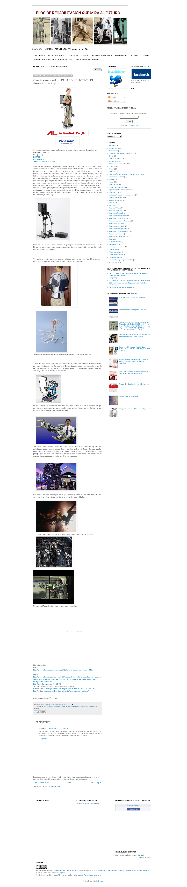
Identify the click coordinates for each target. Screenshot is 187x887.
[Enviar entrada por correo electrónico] (71, 704)
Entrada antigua (95, 783)
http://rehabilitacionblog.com (90, 875)
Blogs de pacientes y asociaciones (87, 59)
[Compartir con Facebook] (42, 711)
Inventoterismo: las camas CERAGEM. (132, 297)
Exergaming (113, 278)
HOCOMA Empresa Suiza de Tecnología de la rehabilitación (129, 280)
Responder (43, 739)
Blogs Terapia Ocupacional (140, 55)
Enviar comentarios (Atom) (52, 786)
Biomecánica (113, 151)
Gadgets (112, 172)
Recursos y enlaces (115, 211)
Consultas (85, 55)
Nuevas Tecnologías (116, 200)
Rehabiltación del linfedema (118, 237)
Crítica (111, 156)
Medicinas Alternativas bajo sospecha (122, 195)
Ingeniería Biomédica (53, 706)
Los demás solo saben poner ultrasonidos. (134, 310)
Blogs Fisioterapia (121, 55)
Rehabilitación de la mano (118, 216)
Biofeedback (113, 148)
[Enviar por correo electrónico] (35, 711)
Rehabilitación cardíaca (117, 213)
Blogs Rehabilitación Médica (102, 55)
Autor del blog (73, 55)
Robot (111, 239)
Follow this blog (133, 809)
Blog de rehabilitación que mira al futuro (85, 803)
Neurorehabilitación (116, 198)
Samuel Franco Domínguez (69, 871)
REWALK (36, 157)
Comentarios (114, 101)
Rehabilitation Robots (116, 234)
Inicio (69, 783)
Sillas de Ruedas (115, 242)
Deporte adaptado (115, 159)
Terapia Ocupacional (116, 255)
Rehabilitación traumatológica (119, 231)
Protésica (112, 205)
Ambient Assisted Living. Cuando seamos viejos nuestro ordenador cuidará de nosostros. (133, 361)
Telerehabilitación (115, 252)
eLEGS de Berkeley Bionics (44, 162)
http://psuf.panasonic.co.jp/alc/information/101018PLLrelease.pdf (70, 689)
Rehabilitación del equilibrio (118, 218)
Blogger (100, 881)
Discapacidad (113, 161)
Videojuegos (113, 262)
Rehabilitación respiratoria (118, 229)
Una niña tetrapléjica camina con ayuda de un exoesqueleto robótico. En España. (135, 335)
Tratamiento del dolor (116, 257)
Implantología (113, 185)
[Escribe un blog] (38, 711)
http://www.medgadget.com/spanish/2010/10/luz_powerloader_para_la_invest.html (63, 670)
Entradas (113, 97)
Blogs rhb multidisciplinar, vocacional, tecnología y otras (53, 59)
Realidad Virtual (114, 208)
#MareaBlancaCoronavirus (128, 396)
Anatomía (112, 146)
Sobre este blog (114, 244)
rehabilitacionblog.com (57, 873)
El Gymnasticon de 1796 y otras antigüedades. (135, 409)
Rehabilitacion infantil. (116, 226)
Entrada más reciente (41, 783)
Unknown (46, 704)
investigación (84, 706)
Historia (111, 179)
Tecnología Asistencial (116, 247)
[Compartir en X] (40, 711)
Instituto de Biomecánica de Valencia (121, 287)
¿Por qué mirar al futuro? (56, 55)
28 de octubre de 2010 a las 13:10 (58, 728)
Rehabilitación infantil (116, 224)
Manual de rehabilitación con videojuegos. (134, 384)
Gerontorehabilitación (116, 177)
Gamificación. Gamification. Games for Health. (124, 174)
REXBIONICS (38, 159)
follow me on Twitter (144, 857)
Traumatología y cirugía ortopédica (121, 260)
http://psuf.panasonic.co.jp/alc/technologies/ (49, 691)
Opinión (111, 203)
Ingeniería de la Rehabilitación (70, 706)
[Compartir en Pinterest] (45, 711)
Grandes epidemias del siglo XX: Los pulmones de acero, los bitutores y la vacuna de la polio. (134, 349)
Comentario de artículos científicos (121, 153)
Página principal (39, 55)
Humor (111, 182)
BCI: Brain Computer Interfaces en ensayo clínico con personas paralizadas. (133, 372)
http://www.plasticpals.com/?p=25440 (47, 684)
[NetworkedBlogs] (133, 805)
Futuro (44, 706)
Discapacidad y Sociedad (117, 164)
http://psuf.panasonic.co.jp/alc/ (77, 691)
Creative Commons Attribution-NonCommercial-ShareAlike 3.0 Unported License (121, 871)
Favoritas (112, 166)
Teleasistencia (114, 249)
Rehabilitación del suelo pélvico (120, 221)
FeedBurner (134, 125)
